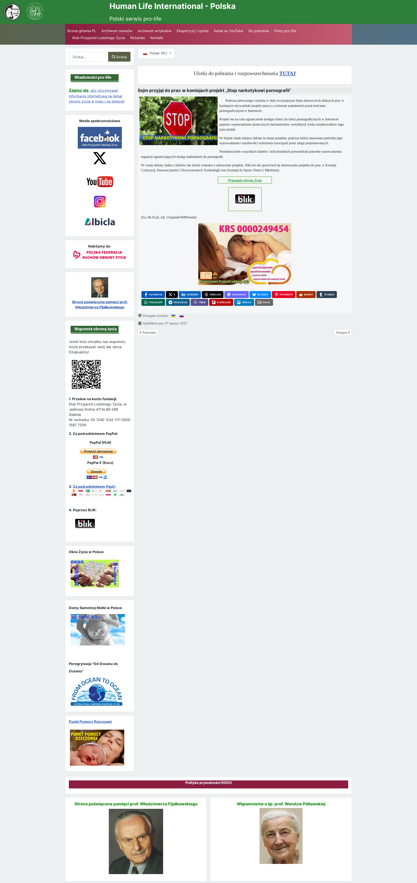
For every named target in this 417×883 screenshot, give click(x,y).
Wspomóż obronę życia (245, 180)
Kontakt (157, 38)
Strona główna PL (81, 31)
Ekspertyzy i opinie (192, 31)
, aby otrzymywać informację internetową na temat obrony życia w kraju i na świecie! (96, 95)
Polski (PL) (159, 53)
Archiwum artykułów (155, 31)
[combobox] (88, 57)
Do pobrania (258, 31)
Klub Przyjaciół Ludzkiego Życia (98, 38)
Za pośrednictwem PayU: (94, 486)
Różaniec (137, 38)
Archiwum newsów (116, 31)
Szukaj (121, 57)
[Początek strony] (408, 871)
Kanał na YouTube (228, 31)
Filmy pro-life (285, 31)
